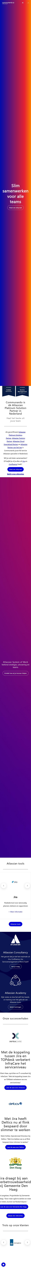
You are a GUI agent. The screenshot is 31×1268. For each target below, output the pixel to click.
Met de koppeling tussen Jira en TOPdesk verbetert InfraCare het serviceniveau (15, 1059)
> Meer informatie (15, 911)
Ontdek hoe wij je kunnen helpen (15, 673)
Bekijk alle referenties (15, 1216)
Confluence (13, 464)
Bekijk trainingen (15, 1007)
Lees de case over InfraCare (15, 1087)
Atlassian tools (15, 924)
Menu (22, 2)
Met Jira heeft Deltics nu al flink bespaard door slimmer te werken (15, 1124)
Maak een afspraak (15, 208)
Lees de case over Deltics (15, 1147)
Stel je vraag (15, 966)
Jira (23, 461)
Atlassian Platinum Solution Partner (15, 435)
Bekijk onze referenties (15, 474)
